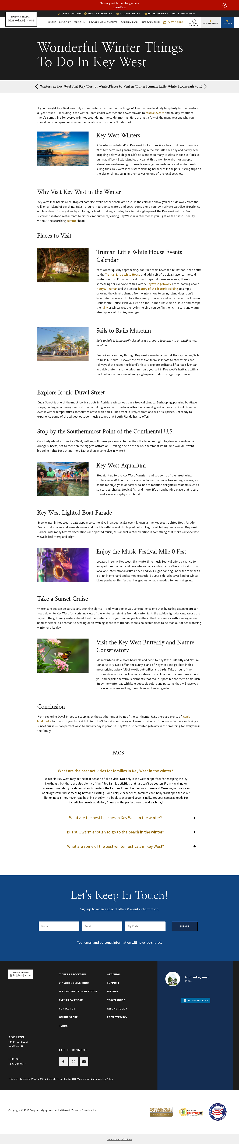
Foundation (129, 22)
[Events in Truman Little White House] (63, 266)
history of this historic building (158, 289)
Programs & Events (103, 22)
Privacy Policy (117, 1017)
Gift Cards (175, 22)
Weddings (114, 974)
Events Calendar (71, 1000)
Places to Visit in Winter (138, 86)
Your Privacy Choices (119, 1139)
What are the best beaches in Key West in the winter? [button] (115, 817)
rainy (104, 307)
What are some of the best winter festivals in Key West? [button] (115, 846)
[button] (205, 86)
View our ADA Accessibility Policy (95, 1079)
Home (52, 22)
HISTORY (65, 22)
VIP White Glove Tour (74, 983)
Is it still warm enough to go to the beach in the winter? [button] (115, 832)
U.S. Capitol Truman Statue (78, 991)
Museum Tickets (194, 24)
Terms (63, 1025)
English (206, 13)
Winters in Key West (55, 86)
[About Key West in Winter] (63, 149)
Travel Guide (116, 1000)
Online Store (68, 1017)
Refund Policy (117, 1008)
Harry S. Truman (106, 289)
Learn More (119, 7)
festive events (155, 113)
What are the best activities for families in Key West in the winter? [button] (115, 771)
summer (72, 221)
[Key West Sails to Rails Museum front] (63, 344)
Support (113, 983)
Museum (80, 22)
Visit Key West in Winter (95, 86)
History (112, 991)
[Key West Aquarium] (63, 479)
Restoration (150, 22)
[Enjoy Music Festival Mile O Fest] (63, 565)
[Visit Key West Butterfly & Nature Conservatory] (63, 656)
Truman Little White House (182, 86)
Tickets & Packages (72, 974)
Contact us (67, 1008)
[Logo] (21, 22)
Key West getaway (159, 284)
